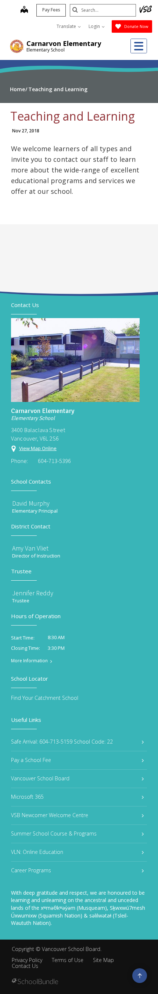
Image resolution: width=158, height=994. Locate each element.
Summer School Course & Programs (54, 833)
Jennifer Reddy (32, 593)
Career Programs (31, 870)
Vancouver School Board (40, 778)
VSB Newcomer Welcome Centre (49, 815)
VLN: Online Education (37, 851)
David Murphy (31, 503)
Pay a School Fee (31, 759)
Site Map (103, 959)
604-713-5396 (54, 460)
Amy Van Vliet (30, 548)
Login (95, 26)
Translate (67, 26)
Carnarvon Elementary (63, 43)
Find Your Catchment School (44, 697)
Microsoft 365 (27, 796)
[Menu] (138, 46)
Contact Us (25, 965)
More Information (29, 661)
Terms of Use (67, 959)
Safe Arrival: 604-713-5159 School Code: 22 (62, 741)
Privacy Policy (27, 959)
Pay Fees (51, 10)
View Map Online (38, 448)
